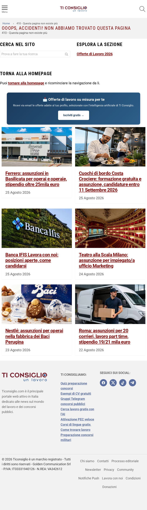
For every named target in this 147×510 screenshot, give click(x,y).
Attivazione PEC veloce (77, 419)
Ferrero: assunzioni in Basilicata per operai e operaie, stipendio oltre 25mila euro (36, 179)
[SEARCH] (142, 8)
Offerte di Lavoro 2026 (95, 54)
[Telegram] (132, 382)
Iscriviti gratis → (73, 115)
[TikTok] (122, 382)
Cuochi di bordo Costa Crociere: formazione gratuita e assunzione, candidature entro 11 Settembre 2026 (110, 182)
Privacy (109, 470)
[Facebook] (103, 382)
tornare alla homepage (26, 83)
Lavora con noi (112, 478)
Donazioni (109, 487)
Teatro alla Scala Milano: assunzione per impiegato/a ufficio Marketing (107, 260)
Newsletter (93, 470)
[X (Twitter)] (113, 382)
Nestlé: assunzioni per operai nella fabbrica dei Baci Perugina (34, 336)
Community (125, 470)
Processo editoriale (125, 461)
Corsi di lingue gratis (76, 424)
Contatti (103, 461)
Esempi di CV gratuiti (76, 393)
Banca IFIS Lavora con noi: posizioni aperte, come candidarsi (31, 260)
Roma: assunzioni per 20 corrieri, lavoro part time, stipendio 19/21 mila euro (104, 336)
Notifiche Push (88, 478)
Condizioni (133, 478)
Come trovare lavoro (75, 430)
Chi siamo (87, 461)
